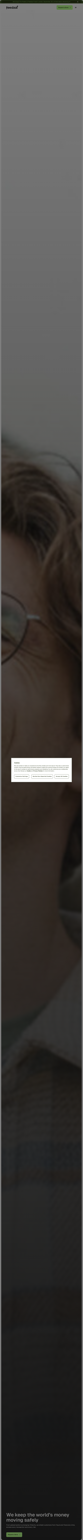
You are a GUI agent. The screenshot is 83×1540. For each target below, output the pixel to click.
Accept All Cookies (62, 776)
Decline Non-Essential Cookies (42, 776)
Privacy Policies (38, 771)
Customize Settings (21, 776)
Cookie (29, 771)
